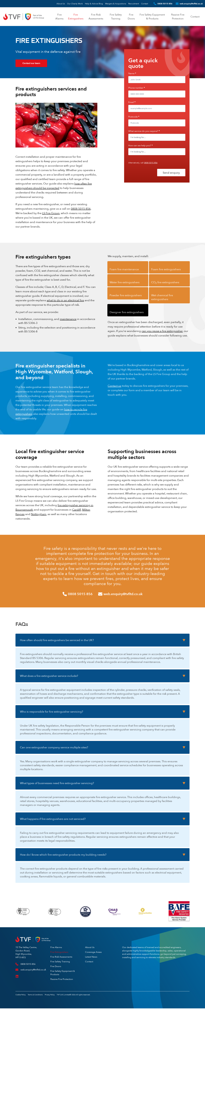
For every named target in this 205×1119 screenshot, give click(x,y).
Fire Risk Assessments (61, 956)
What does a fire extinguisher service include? (49, 675)
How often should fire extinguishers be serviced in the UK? (57, 640)
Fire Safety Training (60, 961)
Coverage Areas (93, 952)
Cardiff (76, 509)
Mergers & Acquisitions (115, 4)
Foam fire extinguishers (166, 269)
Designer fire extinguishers (127, 312)
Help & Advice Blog (94, 4)
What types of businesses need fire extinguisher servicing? (57, 783)
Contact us (114, 385)
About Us (60, 4)
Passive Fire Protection (61, 979)
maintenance (68, 319)
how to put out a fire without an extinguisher (78, 568)
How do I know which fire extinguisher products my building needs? (63, 854)
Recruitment (133, 4)
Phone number (136, 87)
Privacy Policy (50, 995)
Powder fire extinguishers (126, 295)
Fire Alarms (56, 947)
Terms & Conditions (35, 995)
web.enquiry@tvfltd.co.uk (191, 4)
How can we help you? (140, 145)
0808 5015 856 (164, 4)
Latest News (91, 956)
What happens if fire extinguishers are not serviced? (53, 818)
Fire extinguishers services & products (39, 85)
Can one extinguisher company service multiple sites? (54, 747)
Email (132, 102)
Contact (144, 4)
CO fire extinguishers (165, 282)
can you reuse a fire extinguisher (162, 331)
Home (17, 85)
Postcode (133, 116)
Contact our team (31, 63)
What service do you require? (144, 131)
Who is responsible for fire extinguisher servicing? (51, 711)
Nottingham (38, 514)
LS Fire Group (51, 213)
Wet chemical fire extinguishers (162, 297)
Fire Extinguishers (59, 952)
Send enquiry (171, 172)
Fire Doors (55, 966)
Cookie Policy (20, 995)
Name (132, 73)
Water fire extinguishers (124, 282)
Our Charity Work (75, 4)
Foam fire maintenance (124, 269)
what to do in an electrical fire (65, 300)
